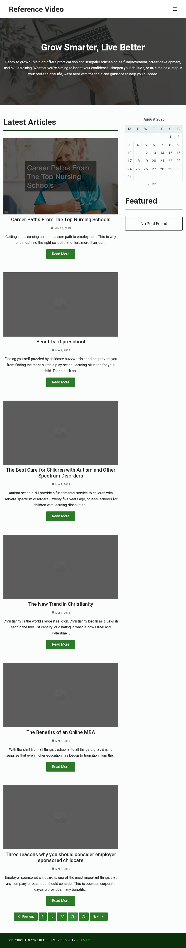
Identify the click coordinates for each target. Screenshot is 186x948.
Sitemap (83, 940)
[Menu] (175, 9)
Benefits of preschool (60, 342)
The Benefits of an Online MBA (60, 732)
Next (96, 916)
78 (73, 916)
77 (62, 916)
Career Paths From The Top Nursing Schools (60, 219)
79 (84, 916)
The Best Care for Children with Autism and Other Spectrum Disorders (60, 473)
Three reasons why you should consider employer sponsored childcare (60, 857)
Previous (28, 916)
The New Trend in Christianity (60, 604)
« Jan (152, 184)
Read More (60, 254)
